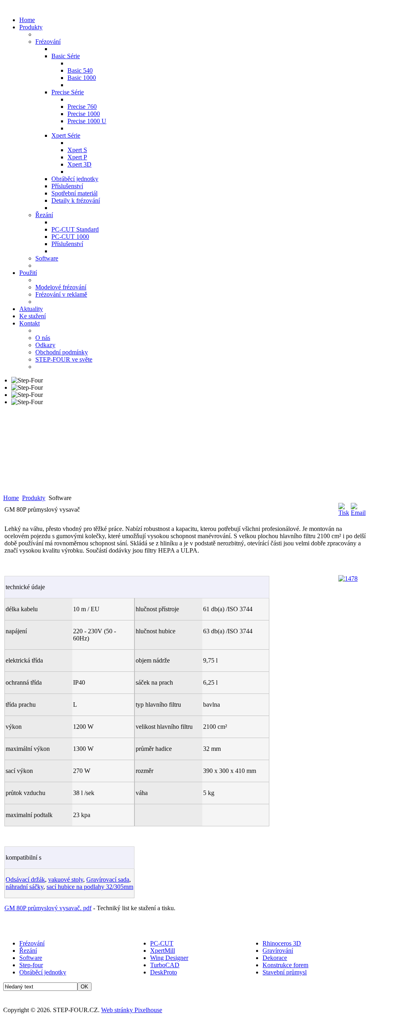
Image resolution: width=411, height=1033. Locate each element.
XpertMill (162, 950)
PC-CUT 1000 (70, 236)
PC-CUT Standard (75, 229)
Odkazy (45, 345)
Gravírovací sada (107, 879)
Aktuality (31, 308)
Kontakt (29, 323)
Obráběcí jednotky (74, 178)
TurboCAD (164, 965)
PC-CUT (161, 943)
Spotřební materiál (74, 193)
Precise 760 (82, 106)
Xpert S (77, 149)
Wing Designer (169, 957)
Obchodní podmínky (61, 352)
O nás (42, 337)
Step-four (31, 965)
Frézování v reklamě (61, 294)
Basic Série (65, 56)
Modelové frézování (60, 287)
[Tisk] (343, 512)
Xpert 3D (79, 164)
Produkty (31, 27)
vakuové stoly (65, 879)
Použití (28, 272)
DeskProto (163, 972)
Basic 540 (80, 70)
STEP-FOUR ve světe (63, 359)
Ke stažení (32, 316)
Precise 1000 (83, 113)
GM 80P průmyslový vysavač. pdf (48, 908)
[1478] (348, 578)
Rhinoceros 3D (281, 943)
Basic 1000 (81, 77)
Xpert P (77, 157)
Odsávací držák (25, 879)
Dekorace (274, 957)
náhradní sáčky (24, 886)
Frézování (48, 41)
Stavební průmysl (284, 972)
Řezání (44, 214)
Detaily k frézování (75, 200)
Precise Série (67, 92)
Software (46, 258)
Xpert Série (65, 135)
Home (27, 19)
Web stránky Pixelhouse (131, 1010)
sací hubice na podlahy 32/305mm (90, 886)
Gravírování (277, 950)
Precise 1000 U (86, 121)
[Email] (358, 512)
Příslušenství (67, 186)
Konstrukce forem (285, 965)
